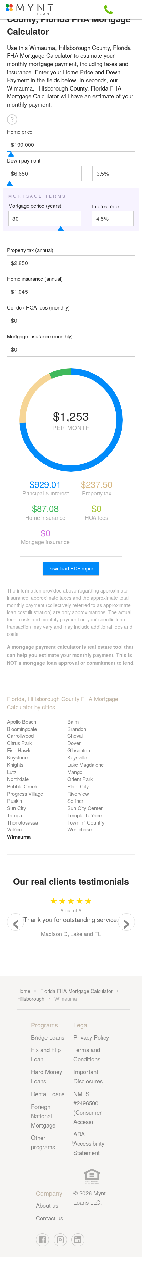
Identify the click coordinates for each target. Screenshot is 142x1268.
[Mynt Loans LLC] (29, 10)
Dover (74, 742)
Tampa (14, 815)
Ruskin (14, 800)
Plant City (78, 786)
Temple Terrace (84, 815)
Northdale (18, 779)
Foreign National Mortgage (43, 1115)
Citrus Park (19, 742)
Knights (15, 764)
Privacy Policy (91, 1037)
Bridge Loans (47, 1037)
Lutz (11, 771)
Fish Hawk (18, 750)
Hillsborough (30, 998)
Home (23, 990)
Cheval (75, 735)
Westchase (79, 829)
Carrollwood (20, 735)
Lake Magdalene (85, 764)
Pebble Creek (22, 786)
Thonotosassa (22, 822)
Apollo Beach (21, 721)
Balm (73, 721)
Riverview (78, 793)
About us (47, 1205)
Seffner (75, 800)
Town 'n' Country (85, 822)
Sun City (16, 807)
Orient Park (80, 779)
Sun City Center (85, 807)
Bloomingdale (22, 728)
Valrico (14, 829)
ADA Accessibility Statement (88, 1143)
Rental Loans (47, 1094)
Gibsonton (78, 750)
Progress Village (25, 793)
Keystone (17, 757)
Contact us (49, 1218)
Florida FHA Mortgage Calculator (76, 990)
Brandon (76, 728)
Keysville (77, 757)
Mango (74, 771)
